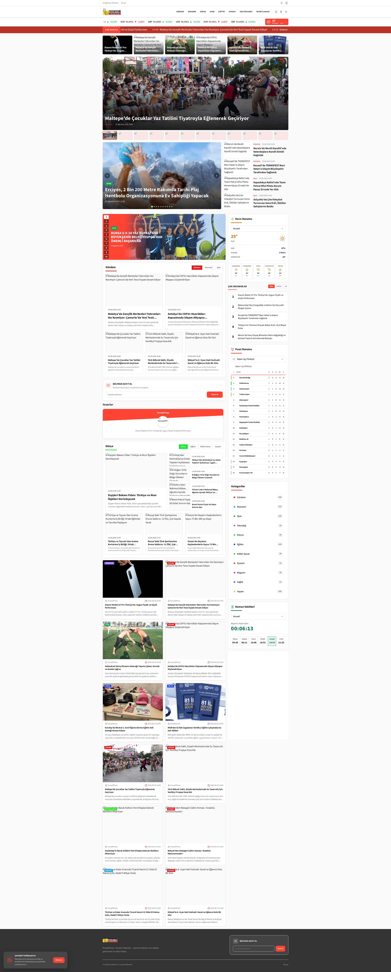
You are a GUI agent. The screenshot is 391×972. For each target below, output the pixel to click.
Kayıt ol (214, 394)
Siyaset (232, 11)
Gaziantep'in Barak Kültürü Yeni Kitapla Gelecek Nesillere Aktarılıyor (132, 852)
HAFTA (279, 286)
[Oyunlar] (286, 3)
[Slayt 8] (167, 206)
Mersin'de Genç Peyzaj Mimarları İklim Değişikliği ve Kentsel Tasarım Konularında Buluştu (262, 337)
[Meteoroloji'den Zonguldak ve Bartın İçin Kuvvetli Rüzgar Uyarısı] (265, 135)
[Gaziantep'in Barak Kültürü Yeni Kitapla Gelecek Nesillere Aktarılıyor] (141, 135)
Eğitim (221, 11)
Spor (212, 11)
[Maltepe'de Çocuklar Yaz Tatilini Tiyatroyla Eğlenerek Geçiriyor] (110, 135)
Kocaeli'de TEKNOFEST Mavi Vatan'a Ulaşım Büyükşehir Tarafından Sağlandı (258, 317)
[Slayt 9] (169, 206)
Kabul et (59, 960)
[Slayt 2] (154, 206)
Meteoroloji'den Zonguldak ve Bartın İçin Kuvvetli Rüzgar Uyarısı (261, 307)
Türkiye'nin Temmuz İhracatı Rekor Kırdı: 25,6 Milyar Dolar (262, 327)
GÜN (271, 286)
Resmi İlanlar (262, 11)
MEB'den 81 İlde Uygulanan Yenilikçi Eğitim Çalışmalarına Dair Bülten (194, 729)
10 (106, 256)
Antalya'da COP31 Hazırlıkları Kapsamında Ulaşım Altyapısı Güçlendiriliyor (195, 668)
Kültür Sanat (246, 11)
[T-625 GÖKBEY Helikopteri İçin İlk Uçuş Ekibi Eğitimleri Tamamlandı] (234, 135)
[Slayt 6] (163, 206)
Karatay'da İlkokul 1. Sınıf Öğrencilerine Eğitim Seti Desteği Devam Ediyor (129, 729)
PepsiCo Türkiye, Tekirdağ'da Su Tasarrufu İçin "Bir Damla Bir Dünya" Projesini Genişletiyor (138, 237)
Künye (123, 3)
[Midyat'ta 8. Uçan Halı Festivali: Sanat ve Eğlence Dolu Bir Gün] (187, 135)
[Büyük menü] (286, 11)
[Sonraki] (216, 175)
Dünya (203, 11)
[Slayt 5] (160, 206)
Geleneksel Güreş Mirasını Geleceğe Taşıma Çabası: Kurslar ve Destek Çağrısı (261, 29)
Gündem (180, 11)
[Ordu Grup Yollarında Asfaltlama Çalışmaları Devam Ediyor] (250, 135)
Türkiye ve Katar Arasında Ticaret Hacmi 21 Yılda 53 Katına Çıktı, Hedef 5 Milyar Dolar (132, 914)
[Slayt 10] (171, 206)
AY (286, 286)
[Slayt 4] (158, 206)
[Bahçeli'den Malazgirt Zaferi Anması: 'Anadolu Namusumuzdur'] (156, 135)
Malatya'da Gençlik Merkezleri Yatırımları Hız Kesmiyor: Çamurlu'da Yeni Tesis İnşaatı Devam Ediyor (153, 29)
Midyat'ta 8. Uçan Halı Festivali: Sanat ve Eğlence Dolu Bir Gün (194, 914)
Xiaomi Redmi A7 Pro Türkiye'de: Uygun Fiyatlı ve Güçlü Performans (131, 606)
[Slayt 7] (165, 206)
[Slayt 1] (152, 206)
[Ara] (276, 11)
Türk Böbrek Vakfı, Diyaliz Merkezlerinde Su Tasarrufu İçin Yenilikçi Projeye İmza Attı (195, 791)
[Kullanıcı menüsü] (281, 11)
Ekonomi (192, 11)
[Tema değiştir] (281, 3)
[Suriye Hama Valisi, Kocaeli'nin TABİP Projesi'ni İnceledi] (203, 135)
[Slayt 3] (156, 206)
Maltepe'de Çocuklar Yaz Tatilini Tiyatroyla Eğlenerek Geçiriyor (130, 791)
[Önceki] (107, 175)
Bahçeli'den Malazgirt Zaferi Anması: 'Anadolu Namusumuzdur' (189, 852)
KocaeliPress (112, 601)
